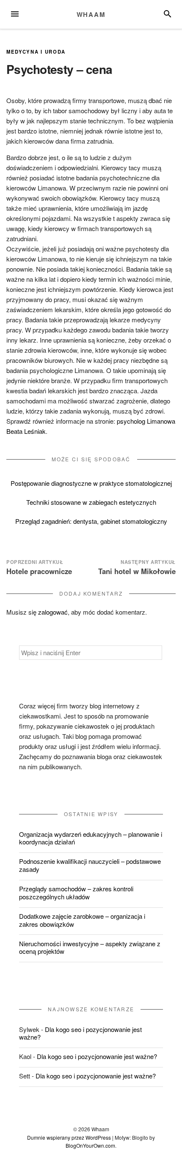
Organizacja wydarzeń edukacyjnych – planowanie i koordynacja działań (90, 838)
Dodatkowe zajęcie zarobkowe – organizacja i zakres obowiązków (82, 920)
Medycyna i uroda (36, 51)
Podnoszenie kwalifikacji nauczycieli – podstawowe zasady (90, 865)
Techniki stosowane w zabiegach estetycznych (91, 502)
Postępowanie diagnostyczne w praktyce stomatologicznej (91, 483)
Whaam (91, 14)
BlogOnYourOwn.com (90, 1145)
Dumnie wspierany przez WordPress (69, 1137)
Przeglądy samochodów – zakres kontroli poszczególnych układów (76, 892)
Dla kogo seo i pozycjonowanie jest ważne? (80, 1033)
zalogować (53, 611)
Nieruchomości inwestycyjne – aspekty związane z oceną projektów (89, 947)
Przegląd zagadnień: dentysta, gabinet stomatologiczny (91, 521)
